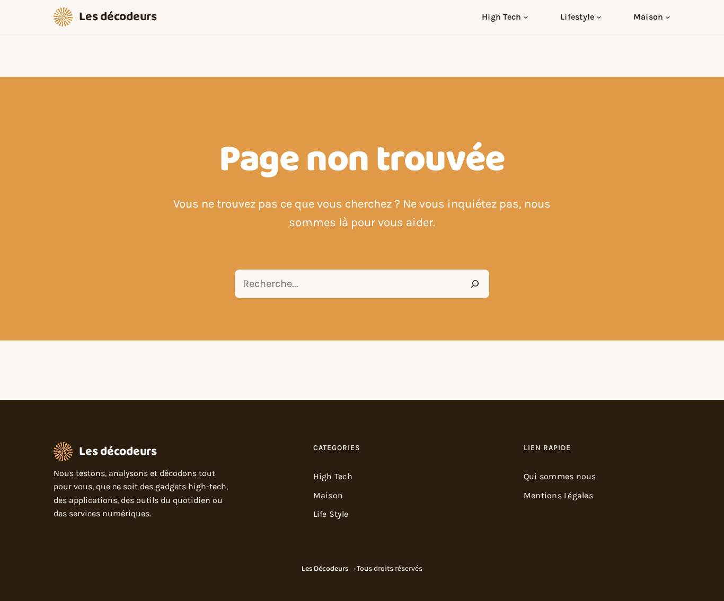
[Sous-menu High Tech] (525, 17)
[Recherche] (475, 283)
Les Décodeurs (325, 569)
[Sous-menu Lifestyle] (599, 17)
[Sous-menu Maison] (667, 17)
